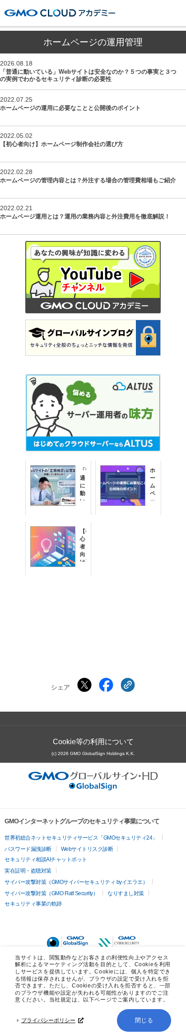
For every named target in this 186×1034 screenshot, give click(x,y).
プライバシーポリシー (48, 1020)
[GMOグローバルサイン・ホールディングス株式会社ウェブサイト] (93, 788)
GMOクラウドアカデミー (60, 13)
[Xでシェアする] (84, 685)
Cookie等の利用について (93, 742)
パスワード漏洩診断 (28, 849)
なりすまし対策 (125, 893)
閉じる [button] (144, 1020)
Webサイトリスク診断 (87, 849)
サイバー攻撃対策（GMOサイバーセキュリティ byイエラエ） (76, 882)
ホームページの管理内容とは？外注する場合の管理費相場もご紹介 (88, 180)
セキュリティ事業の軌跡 (33, 904)
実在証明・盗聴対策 (28, 871)
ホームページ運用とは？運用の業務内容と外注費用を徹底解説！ (85, 216)
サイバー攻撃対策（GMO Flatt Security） (51, 893)
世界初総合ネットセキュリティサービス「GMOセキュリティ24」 (81, 838)
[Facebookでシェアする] (106, 685)
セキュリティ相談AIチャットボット (46, 859)
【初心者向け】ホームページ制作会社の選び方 (61, 144)
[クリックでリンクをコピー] (128, 685)
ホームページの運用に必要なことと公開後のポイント (70, 107)
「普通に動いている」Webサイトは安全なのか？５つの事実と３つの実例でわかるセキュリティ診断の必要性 (88, 75)
